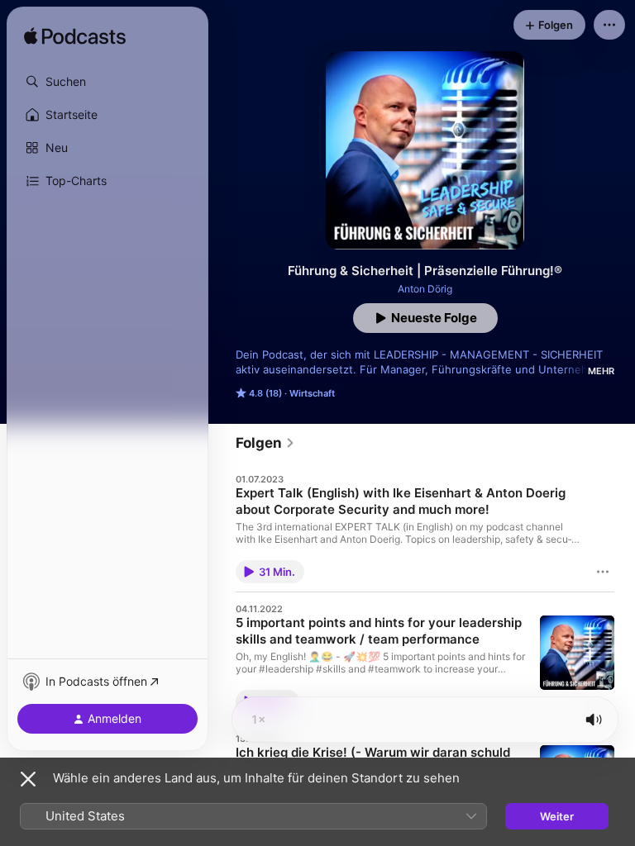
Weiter (557, 816)
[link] (265, 443)
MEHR (601, 371)
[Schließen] (28, 779)
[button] (107, 82)
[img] (75, 37)
